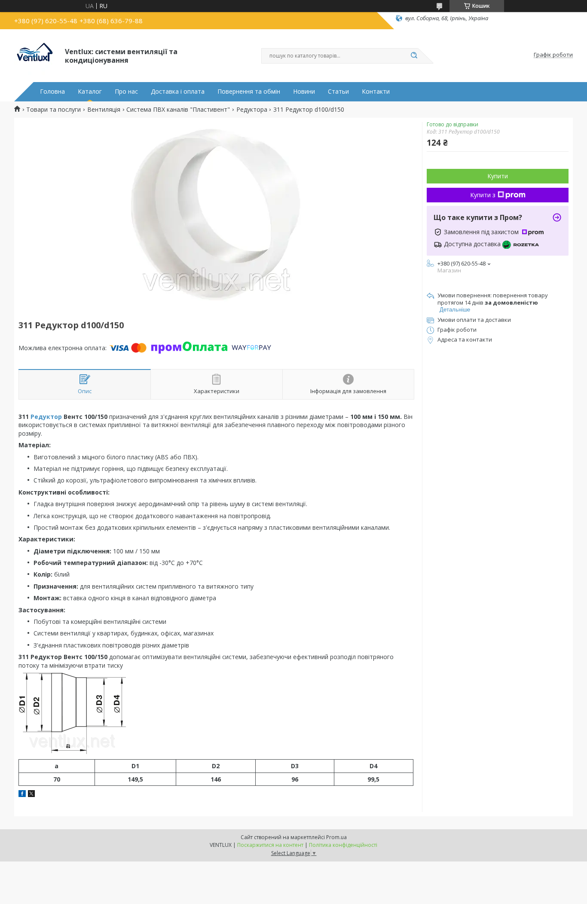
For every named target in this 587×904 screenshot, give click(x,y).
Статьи (338, 92)
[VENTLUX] (35, 55)
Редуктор (46, 416)
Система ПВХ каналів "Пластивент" (178, 109)
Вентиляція (103, 109)
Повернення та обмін (248, 92)
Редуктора (251, 109)
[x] (31, 795)
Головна (52, 92)
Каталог (90, 92)
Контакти (376, 92)
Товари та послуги (53, 109)
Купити (497, 176)
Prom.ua (336, 837)
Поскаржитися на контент (270, 845)
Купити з (482, 195)
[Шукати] (413, 56)
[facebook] (22, 795)
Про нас (126, 92)
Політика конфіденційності (343, 845)
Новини (304, 92)
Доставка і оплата (178, 92)
